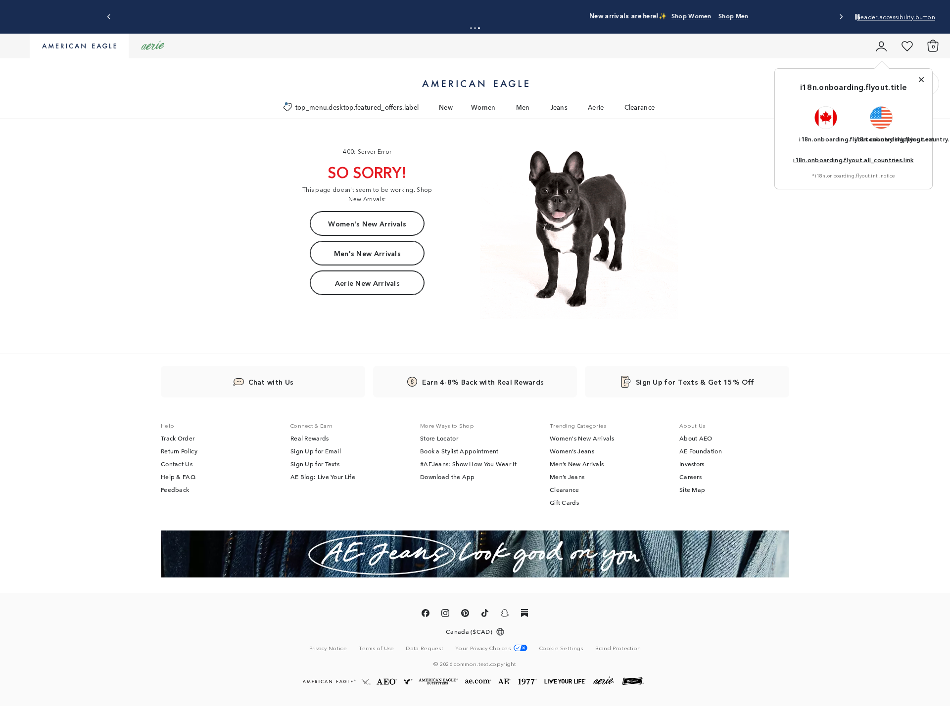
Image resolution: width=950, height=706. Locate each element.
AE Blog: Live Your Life (322, 476)
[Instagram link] (445, 614)
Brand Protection (618, 648)
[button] (471, 28)
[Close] (921, 79)
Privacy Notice (328, 648)
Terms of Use (376, 648)
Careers (690, 476)
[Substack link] (524, 614)
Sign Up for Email (315, 450)
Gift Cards (564, 502)
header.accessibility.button (896, 16)
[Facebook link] (425, 614)
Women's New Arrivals (367, 223)
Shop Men (538, 15)
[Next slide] (841, 17)
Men (523, 107)
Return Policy (179, 450)
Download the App (447, 476)
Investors (692, 463)
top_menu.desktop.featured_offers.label (357, 107)
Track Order (177, 438)
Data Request (424, 648)
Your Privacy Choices (483, 648)
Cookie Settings (561, 648)
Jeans (559, 107)
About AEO (695, 438)
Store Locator (439, 438)
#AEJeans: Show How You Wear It (468, 463)
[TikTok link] (485, 614)
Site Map (692, 489)
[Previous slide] (109, 17)
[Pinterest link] (465, 614)
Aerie (596, 107)
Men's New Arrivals (367, 253)
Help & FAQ (178, 476)
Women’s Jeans (572, 450)
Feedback (175, 489)
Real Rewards (309, 438)
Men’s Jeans (567, 476)
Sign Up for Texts (314, 463)
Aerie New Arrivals (367, 283)
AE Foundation (700, 450)
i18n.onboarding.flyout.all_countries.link (853, 159)
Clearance (639, 107)
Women (483, 107)
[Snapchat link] (505, 614)
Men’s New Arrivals (577, 463)
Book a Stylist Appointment (459, 450)
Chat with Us (271, 382)
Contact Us (176, 463)
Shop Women (496, 15)
